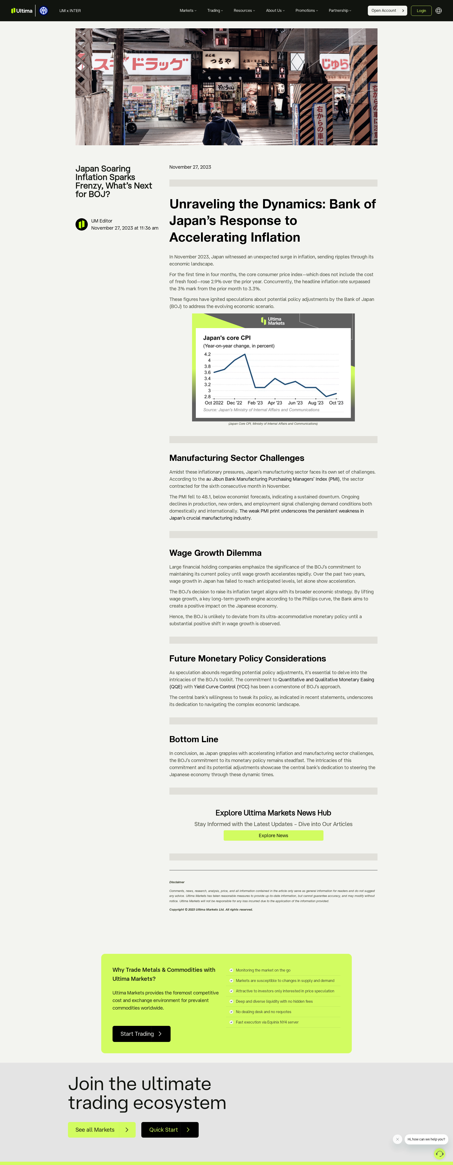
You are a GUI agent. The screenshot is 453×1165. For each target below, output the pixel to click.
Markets (186, 10)
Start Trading (137, 1033)
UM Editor (101, 220)
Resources (243, 10)
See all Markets (95, 1129)
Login (421, 11)
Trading (213, 10)
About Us (274, 10)
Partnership (338, 10)
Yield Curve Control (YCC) (222, 686)
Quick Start (163, 1129)
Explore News (273, 835)
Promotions (305, 10)
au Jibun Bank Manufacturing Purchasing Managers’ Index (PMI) (273, 479)
